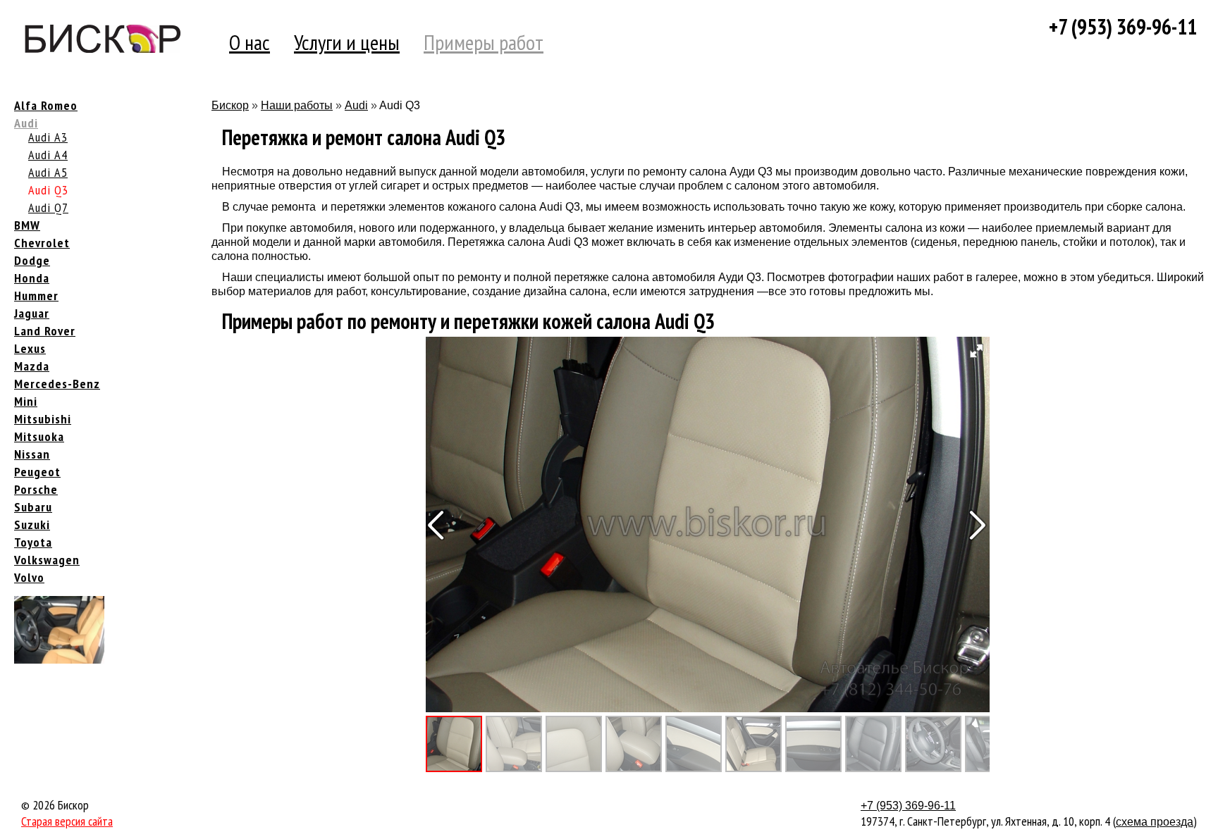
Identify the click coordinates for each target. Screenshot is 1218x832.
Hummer (36, 295)
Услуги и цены (347, 42)
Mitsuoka (39, 436)
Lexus (30, 348)
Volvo (29, 577)
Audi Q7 (48, 207)
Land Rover (44, 331)
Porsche (36, 489)
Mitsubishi (42, 419)
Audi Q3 (48, 190)
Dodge (32, 260)
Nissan (32, 454)
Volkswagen (47, 560)
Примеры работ (483, 42)
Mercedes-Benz (57, 383)
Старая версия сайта (67, 821)
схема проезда (1154, 822)
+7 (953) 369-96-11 (1123, 26)
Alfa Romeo (46, 105)
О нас (249, 42)
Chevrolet (42, 243)
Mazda (31, 366)
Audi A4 (48, 155)
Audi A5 (48, 172)
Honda (31, 278)
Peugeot (37, 472)
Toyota (33, 542)
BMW (27, 225)
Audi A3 (48, 137)
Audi (26, 123)
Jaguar (31, 313)
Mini (25, 401)
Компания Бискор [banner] (102, 42)
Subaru (33, 507)
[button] (975, 351)
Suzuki (32, 524)
